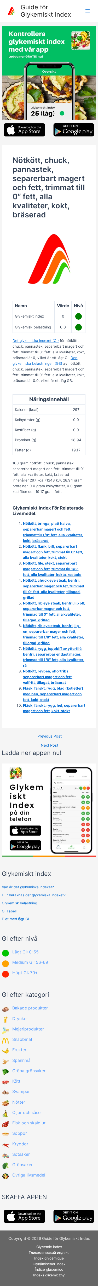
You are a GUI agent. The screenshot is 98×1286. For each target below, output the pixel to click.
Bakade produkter (30, 1007)
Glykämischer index (49, 1264)
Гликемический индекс (49, 1252)
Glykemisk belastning (19, 903)
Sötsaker (21, 1154)
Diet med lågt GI (15, 919)
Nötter (18, 1102)
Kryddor (20, 1143)
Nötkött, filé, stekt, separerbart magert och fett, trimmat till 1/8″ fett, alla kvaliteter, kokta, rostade (52, 569)
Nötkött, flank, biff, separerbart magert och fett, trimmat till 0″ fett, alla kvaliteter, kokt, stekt (53, 552)
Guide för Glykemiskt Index (46, 10)
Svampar (21, 1091)
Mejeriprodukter (28, 1028)
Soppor (19, 1133)
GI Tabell (9, 911)
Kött (16, 1081)
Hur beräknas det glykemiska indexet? (34, 895)
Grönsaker (22, 1164)
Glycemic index (49, 1247)
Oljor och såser (27, 1112)
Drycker (20, 1018)
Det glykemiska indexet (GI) (36, 341)
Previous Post (49, 736)
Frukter (19, 1049)
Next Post (49, 745)
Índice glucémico (49, 1269)
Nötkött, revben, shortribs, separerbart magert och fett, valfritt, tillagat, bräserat (48, 677)
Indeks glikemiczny (49, 1275)
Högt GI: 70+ (25, 972)
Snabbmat (22, 1039)
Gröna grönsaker (28, 1070)
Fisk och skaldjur (28, 1122)
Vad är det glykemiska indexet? (28, 887)
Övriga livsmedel (28, 1175)
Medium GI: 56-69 (30, 962)
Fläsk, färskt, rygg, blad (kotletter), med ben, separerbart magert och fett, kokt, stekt (53, 694)
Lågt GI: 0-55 (25, 951)
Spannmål (22, 1060)
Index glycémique (49, 1258)
